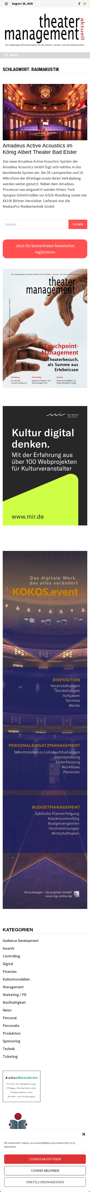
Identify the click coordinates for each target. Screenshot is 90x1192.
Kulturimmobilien (16, 979)
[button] (84, 1134)
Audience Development (21, 940)
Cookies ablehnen (45, 1171)
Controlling (11, 956)
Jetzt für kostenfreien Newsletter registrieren (45, 248)
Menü (13, 55)
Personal (10, 1017)
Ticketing (10, 1056)
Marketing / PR (14, 994)
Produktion (12, 1033)
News (7, 1010)
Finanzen (10, 971)
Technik (9, 1048)
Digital (8, 963)
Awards (8, 948)
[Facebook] (79, 3)
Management (13, 986)
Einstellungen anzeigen (45, 1182)
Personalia (11, 1025)
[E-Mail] (84, 3)
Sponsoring (11, 1041)
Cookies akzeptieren (45, 1159)
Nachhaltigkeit (14, 1002)
